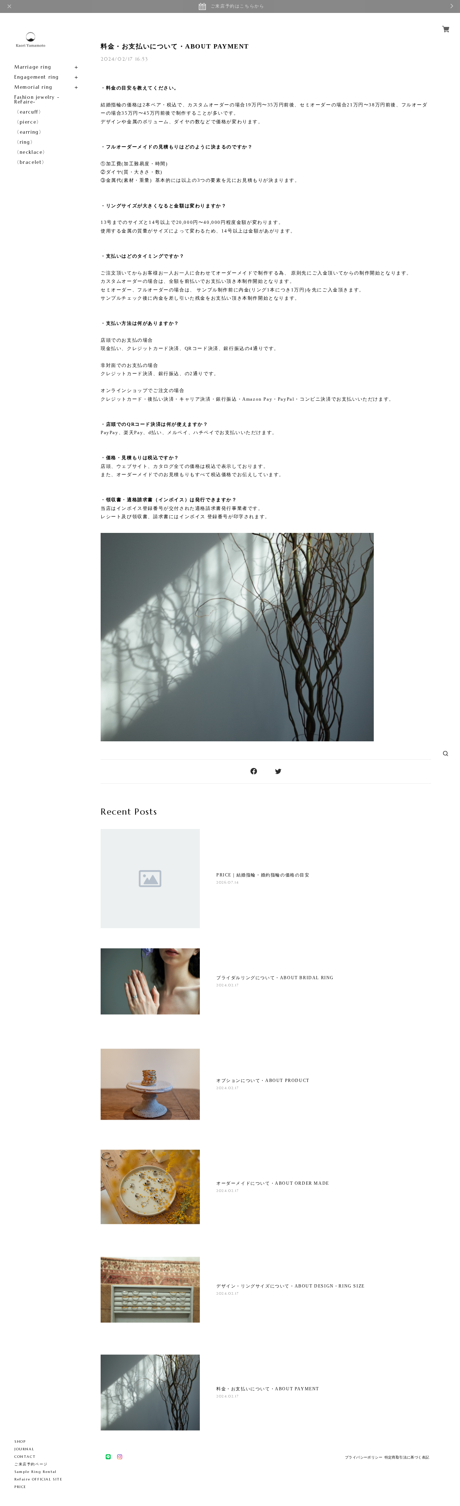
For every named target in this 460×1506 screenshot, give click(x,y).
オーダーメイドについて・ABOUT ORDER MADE (272, 1183)
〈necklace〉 (31, 152)
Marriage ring (32, 67)
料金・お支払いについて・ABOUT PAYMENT (175, 46)
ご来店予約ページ (31, 1464)
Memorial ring (33, 87)
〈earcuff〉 (28, 112)
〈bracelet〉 (30, 162)
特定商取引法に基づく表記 (407, 1457)
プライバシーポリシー (363, 1457)
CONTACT (25, 1456)
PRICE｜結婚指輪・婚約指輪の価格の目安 (263, 875)
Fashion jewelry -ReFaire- (36, 99)
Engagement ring (36, 77)
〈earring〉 (29, 132)
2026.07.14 (227, 882)
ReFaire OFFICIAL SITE (38, 1479)
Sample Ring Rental (35, 1471)
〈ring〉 (25, 142)
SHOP (20, 1441)
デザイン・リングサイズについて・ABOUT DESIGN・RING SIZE (290, 1286)
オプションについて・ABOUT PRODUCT (262, 1080)
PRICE (20, 1486)
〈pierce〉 (28, 122)
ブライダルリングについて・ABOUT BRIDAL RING (275, 977)
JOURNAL (24, 1449)
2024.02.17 (227, 985)
